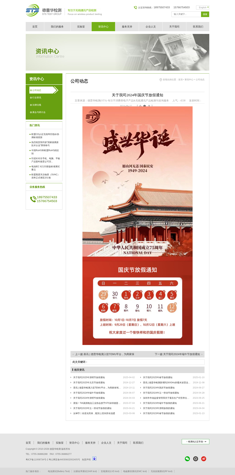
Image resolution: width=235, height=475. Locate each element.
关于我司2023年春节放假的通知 (159, 413)
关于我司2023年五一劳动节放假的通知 (92, 408)
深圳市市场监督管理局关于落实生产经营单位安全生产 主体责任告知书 (167, 398)
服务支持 (127, 26)
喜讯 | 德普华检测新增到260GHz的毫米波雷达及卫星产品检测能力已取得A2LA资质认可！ (167, 382)
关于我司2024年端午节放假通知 (89, 393)
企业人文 (151, 26)
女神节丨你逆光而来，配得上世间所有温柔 (94, 413)
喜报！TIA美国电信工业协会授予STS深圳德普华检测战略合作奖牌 (97, 403)
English (203, 7)
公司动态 (36, 90)
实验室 (81, 26)
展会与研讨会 (39, 112)
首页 (34, 26)
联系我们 (198, 26)
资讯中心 (103, 26)
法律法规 (36, 105)
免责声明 (86, 459)
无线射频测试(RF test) (161, 471)
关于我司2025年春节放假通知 (157, 377)
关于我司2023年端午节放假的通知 (160, 403)
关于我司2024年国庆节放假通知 (159, 387)
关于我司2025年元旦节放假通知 (89, 382)
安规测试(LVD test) (110, 471)
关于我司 (174, 26)
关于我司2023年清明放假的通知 (159, 408)
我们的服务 (57, 26)
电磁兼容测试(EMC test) (135, 471)
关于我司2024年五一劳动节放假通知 (161, 393)
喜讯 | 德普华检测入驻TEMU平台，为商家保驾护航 (97, 387)
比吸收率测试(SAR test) (85, 471)
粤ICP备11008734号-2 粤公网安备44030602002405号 (53, 459)
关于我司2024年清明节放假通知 (89, 398)
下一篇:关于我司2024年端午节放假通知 (177, 354)
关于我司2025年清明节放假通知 (89, 377)
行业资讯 (36, 97)
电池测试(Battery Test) (59, 471)
